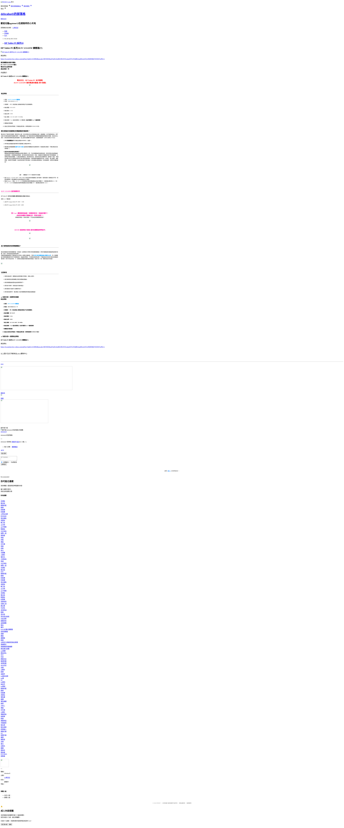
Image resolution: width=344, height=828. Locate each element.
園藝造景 (3, 621)
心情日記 (15, 27)
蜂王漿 (3, 606)
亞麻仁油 (3, 603)
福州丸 (3, 557)
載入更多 (3, 453)
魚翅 (2, 561)
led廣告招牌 (4, 676)
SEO (2, 654)
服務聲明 (189, 803)
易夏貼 (3, 520)
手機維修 (3, 723)
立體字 (3, 669)
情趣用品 (3, 714)
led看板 (3, 686)
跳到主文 (3, 19)
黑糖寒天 (3, 644)
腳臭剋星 (3, 505)
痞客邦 (14, 442)
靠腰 (2, 633)
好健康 (3, 599)
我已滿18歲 (4, 824)
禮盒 (2, 542)
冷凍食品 (3, 559)
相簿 (5, 31)
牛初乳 (3, 608)
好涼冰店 (3, 516)
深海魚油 (3, 610)
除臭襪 (3, 509)
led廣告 (3, 682)
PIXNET (159, 803)
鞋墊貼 (3, 529)
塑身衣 (3, 393)
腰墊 (2, 636)
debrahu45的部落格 (13, 13)
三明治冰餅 (4, 514)
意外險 (3, 614)
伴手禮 (3, 544)
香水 (2, 744)
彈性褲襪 (3, 701)
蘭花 (2, 627)
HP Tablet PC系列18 (13, 43)
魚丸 (2, 550)
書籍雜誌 (15, 447)
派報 (2, 667)
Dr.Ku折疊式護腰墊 (7, 629)
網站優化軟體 (5, 648)
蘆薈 (2, 737)
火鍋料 (3, 555)
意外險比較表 (5, 616)
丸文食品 (3, 531)
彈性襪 (3, 697)
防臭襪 (3, 512)
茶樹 (2, 741)
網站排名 (3, 653)
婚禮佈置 (3, 661)
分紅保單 (3, 618)
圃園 (2, 748)
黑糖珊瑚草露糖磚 (6, 646)
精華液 (3, 739)
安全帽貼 (3, 518)
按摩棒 (3, 716)
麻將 (2, 703)
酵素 (2, 612)
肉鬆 (2, 539)
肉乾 (2, 548)
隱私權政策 (182, 803)
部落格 (6, 33)
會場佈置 (3, 663)
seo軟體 (3, 651)
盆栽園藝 (3, 623)
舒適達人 (3, 729)
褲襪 (2, 699)
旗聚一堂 (3, 533)
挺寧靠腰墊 (4, 631)
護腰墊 (3, 638)
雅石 (2, 625)
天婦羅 (3, 552)
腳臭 (2, 507)
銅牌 (2, 672)
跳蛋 (2, 718)
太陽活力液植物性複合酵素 (9, 642)
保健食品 (3, 601)
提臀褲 (3, 756)
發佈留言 (3, 464)
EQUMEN (4, 754)
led (1, 680)
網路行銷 (3, 731)
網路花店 (3, 659)
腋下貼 (3, 522)
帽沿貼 (3, 503)
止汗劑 (3, 524)
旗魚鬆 (3, 535)
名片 (5, 35)
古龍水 (3, 746)
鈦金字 (3, 684)
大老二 (3, 705)
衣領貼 (3, 501)
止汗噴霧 (3, 527)
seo (2, 733)
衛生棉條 (3, 727)
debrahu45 (4, 431)
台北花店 (3, 665)
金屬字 (3, 674)
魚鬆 (2, 398)
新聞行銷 (3, 735)
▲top (2, 450)
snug (2, 364)
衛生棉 (3, 725)
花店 (2, 657)
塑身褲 (3, 752)
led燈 (2, 678)
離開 (10, 824)
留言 (17, 442)
